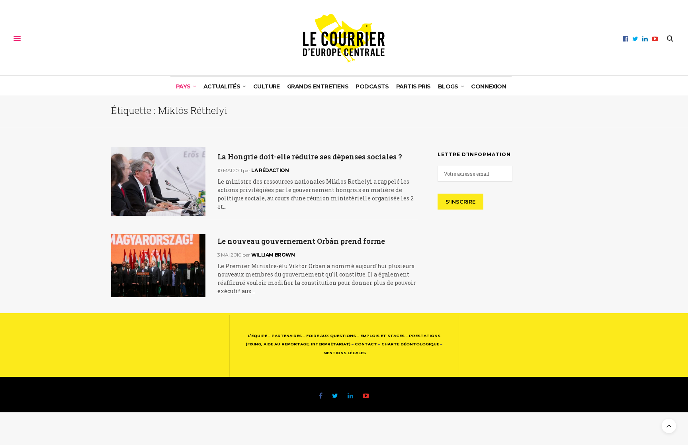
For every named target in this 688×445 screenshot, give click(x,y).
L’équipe (257, 335)
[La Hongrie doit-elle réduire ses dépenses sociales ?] (158, 181)
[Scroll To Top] (669, 426)
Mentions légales (344, 353)
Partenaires (287, 335)
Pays (183, 86)
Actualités (221, 86)
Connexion (488, 86)
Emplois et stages (382, 335)
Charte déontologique (410, 344)
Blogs (448, 86)
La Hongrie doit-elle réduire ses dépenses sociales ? (309, 156)
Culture (266, 86)
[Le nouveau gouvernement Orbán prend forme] (158, 265)
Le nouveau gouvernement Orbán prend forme (301, 241)
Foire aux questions (331, 335)
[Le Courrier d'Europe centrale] (344, 38)
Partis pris (413, 86)
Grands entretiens (317, 86)
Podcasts (372, 86)
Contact (366, 344)
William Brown (273, 255)
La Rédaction (270, 170)
